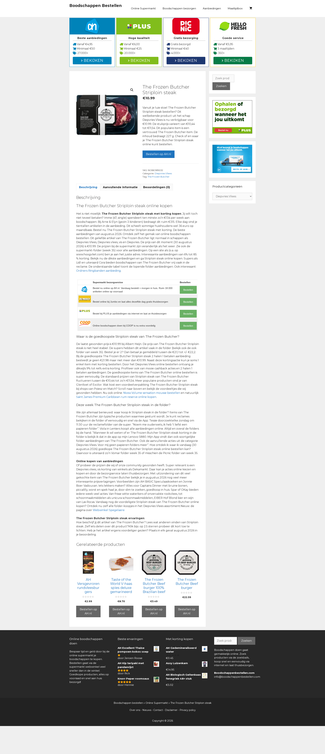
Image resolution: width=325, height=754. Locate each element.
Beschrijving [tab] (88, 187)
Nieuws (146, 710)
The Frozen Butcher (158, 176)
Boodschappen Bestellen (95, 5)
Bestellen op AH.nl (158, 154)
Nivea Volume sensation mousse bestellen (151, 392)
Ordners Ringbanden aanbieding (98, 270)
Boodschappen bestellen (128, 702)
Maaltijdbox (235, 8)
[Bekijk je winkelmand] (251, 8)
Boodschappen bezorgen (179, 8)
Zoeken (221, 86)
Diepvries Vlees (163, 173)
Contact (158, 710)
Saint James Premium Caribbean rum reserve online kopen (116, 397)
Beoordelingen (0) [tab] (156, 187)
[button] (132, 90)
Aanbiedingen (212, 8)
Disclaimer (171, 710)
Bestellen (188, 289)
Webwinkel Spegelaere (109, 510)
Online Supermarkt (143, 8)
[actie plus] (232, 132)
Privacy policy (188, 710)
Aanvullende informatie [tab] (120, 187)
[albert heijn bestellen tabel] (232, 172)
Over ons (134, 710)
